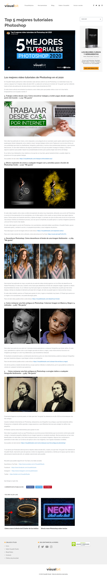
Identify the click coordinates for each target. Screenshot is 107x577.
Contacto (8, 555)
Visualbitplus (29, 5)
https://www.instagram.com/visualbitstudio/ (25, 471)
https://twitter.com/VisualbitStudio (20, 474)
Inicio (7, 546)
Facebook (30, 487)
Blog (52, 5)
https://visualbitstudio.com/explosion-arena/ (50, 231)
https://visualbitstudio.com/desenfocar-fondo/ (46, 299)
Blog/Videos (9, 552)
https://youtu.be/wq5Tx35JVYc (57, 234)
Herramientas (42, 5)
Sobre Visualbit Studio (12, 549)
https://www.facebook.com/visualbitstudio (23, 467)
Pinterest (47, 487)
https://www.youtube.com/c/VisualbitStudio (31, 464)
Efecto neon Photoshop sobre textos (54, 528)
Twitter (39, 487)
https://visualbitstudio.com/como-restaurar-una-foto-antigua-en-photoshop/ (43, 443)
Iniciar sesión (78, 5)
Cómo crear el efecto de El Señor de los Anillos (21, 528)
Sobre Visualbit (64, 5)
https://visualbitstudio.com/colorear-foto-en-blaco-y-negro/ (50, 361)
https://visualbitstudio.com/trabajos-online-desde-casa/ (36, 158)
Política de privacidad (12, 558)
